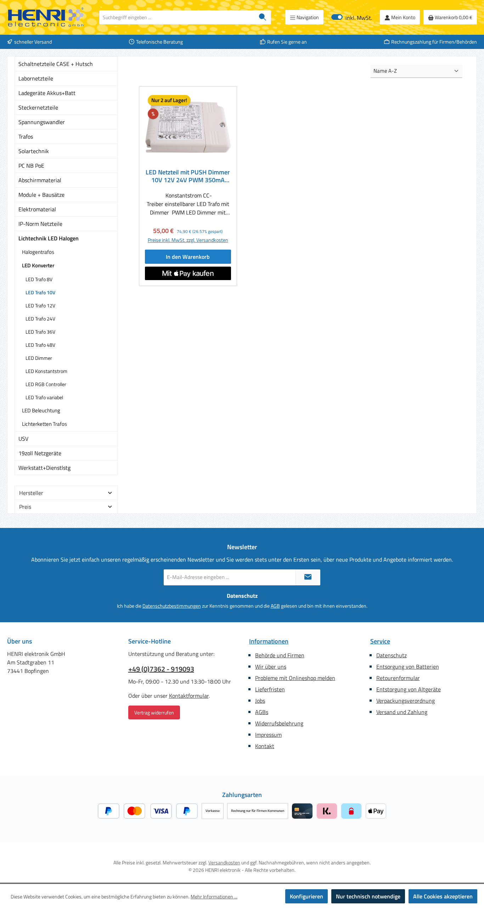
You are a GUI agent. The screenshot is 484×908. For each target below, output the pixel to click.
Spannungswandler (41, 122)
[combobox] (177, 17)
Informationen (268, 641)
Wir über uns (270, 666)
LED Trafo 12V (40, 305)
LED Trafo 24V (40, 318)
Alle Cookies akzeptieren (443, 896)
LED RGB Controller (46, 384)
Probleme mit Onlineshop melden (295, 678)
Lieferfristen (270, 689)
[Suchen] (262, 17)
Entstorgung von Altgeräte (408, 689)
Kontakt (264, 746)
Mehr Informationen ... (214, 896)
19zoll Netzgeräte (39, 453)
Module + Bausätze (41, 194)
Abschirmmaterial (39, 180)
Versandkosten (224, 862)
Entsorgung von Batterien (407, 666)
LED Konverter (38, 265)
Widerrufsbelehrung (279, 723)
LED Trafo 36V (40, 331)
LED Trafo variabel (44, 397)
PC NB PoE (31, 165)
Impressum (268, 734)
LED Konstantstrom (46, 371)
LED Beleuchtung (41, 410)
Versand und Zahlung (401, 712)
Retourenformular (398, 678)
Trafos (25, 136)
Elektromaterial (37, 209)
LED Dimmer (39, 358)
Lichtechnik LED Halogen (48, 238)
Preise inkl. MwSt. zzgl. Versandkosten (188, 240)
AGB (275, 605)
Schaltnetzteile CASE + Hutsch (55, 64)
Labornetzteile (35, 78)
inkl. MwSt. (351, 17)
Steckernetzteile (38, 107)
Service (380, 641)
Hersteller (31, 493)
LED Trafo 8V (39, 279)
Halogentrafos (38, 252)
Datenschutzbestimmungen (171, 605)
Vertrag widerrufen (154, 712)
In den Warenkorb (188, 256)
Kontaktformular (189, 695)
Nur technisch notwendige (368, 896)
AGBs (261, 712)
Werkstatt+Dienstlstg (44, 467)
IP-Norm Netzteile (40, 223)
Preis (25, 506)
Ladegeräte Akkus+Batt (46, 93)
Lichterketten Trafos (44, 424)
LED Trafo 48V (40, 345)
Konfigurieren (306, 896)
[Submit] (308, 577)
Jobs (260, 700)
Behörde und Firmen (279, 655)
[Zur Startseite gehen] (46, 17)
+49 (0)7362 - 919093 (161, 669)
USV (23, 438)
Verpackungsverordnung (405, 700)
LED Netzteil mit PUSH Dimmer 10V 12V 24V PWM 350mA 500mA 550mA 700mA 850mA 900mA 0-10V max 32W (188, 176)
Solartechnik (33, 151)
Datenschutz (391, 655)
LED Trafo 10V (40, 292)
